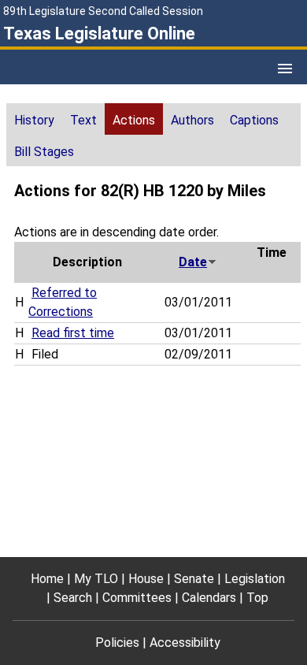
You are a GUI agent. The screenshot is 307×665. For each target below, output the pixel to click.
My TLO (96, 578)
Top (257, 597)
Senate (194, 578)
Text (83, 120)
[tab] (34, 119)
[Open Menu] (285, 68)
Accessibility (185, 642)
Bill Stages (44, 151)
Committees (137, 597)
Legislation (254, 578)
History (34, 120)
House (146, 578)
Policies (117, 642)
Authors (192, 120)
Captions (254, 120)
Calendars (209, 597)
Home (47, 578)
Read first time (72, 332)
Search (73, 597)
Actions (134, 120)
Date (193, 261)
